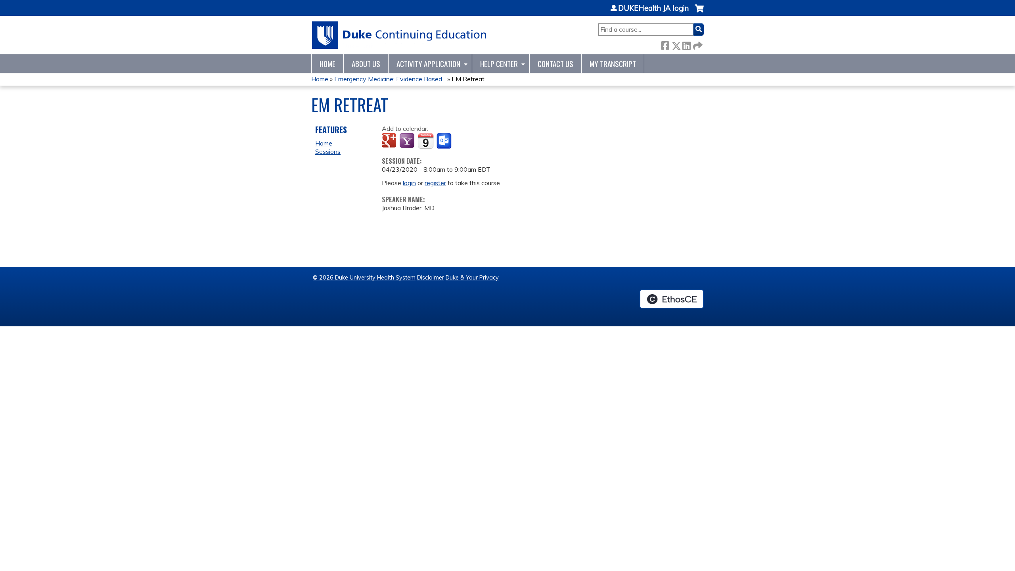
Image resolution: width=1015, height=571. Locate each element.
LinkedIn (686, 44)
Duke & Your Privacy (472, 277)
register (435, 183)
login (409, 183)
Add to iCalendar (425, 141)
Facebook (665, 44)
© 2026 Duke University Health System (364, 277)
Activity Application (428, 63)
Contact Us (555, 63)
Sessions (328, 151)
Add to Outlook (445, 141)
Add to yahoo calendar (408, 141)
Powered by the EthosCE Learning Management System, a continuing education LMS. (672, 298)
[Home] (399, 35)
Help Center (499, 63)
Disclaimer (430, 277)
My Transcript (613, 63)
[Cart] (699, 12)
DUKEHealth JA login (653, 8)
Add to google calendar (390, 141)
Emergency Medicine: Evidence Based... (390, 79)
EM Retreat (468, 79)
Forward (697, 44)
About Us (366, 63)
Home (327, 63)
